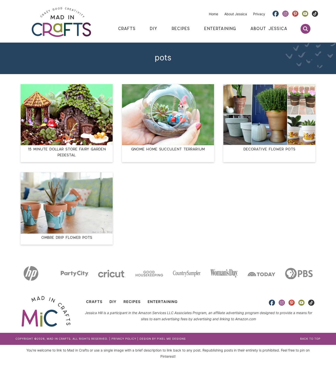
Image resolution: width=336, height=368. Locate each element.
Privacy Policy (123, 338)
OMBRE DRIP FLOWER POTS (66, 237)
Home (213, 14)
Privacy (259, 14)
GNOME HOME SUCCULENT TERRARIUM (168, 149)
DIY (113, 301)
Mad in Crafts (61, 22)
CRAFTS (94, 301)
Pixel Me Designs (171, 338)
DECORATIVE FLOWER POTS (269, 149)
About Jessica (235, 14)
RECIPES (132, 301)
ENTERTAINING (163, 301)
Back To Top (310, 338)
